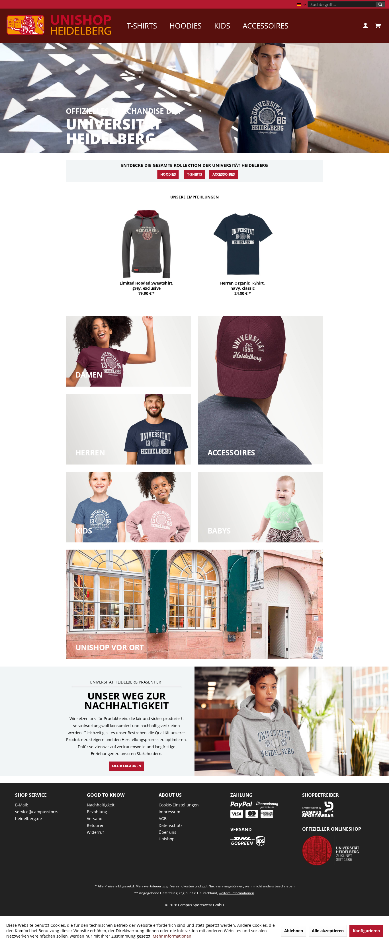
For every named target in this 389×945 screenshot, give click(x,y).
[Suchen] (380, 4)
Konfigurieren (366, 930)
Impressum (169, 811)
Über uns (167, 832)
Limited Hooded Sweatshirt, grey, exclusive (147, 285)
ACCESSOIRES (223, 174)
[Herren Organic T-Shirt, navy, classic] (242, 244)
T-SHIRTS (194, 174)
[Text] (88, 374)
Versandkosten (182, 886)
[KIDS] (128, 507)
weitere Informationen (236, 893)
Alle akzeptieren (328, 930)
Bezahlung (97, 811)
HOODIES (168, 174)
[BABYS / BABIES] (260, 507)
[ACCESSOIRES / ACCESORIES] (260, 390)
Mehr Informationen (172, 936)
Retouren (96, 825)
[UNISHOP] (194, 604)
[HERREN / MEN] (128, 429)
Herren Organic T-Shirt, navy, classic (242, 285)
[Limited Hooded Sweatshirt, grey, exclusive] (146, 244)
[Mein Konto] (365, 25)
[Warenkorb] (377, 25)
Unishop (167, 838)
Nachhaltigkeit (100, 805)
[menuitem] (346, 4)
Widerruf (95, 832)
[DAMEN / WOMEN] (128, 351)
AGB (163, 818)
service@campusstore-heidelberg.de (36, 815)
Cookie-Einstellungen (179, 805)
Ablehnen (293, 930)
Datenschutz (171, 825)
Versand (95, 818)
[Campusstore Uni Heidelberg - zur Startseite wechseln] (59, 25)
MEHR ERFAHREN (126, 766)
